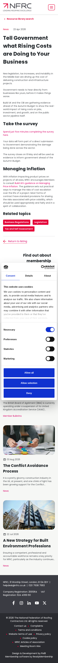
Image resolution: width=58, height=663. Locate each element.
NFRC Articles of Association (30, 642)
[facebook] (14, 603)
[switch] (50, 339)
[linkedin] (29, 603)
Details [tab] (29, 275)
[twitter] (44, 603)
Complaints (36, 625)
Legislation (40, 222)
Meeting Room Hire (30, 646)
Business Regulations (17, 222)
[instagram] (21, 603)
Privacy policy (43, 634)
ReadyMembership (43, 656)
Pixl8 (43, 653)
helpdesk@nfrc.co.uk (14, 585)
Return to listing (17, 241)
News (6, 29)
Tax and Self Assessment (19, 228)
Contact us (20, 625)
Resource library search (20, 18)
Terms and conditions (30, 630)
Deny (29, 393)
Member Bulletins (12, 415)
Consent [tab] (10, 275)
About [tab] (47, 275)
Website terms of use (20, 634)
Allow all (29, 372)
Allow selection (29, 383)
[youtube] (37, 603)
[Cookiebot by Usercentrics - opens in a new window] (41, 267)
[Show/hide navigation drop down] (51, 7)
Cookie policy (30, 638)
